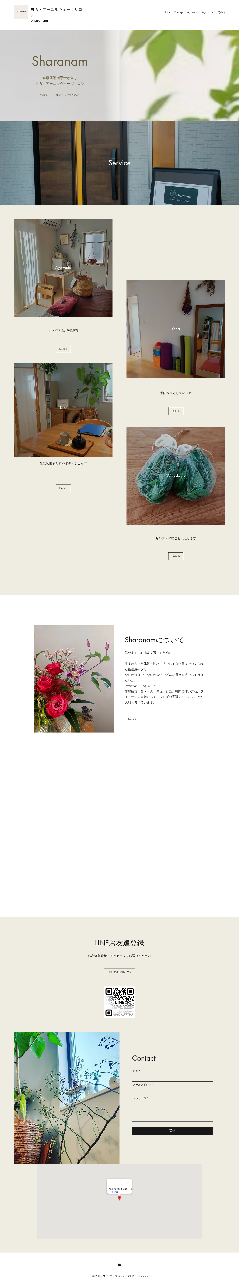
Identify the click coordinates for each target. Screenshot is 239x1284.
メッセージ (139, 1098)
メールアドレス (142, 1084)
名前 (135, 1071)
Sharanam (39, 20)
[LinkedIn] (119, 1265)
